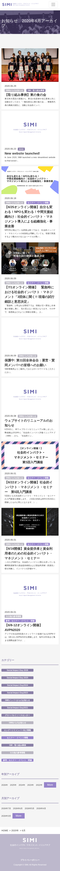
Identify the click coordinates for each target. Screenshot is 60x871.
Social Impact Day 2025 (17, 678)
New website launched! (22, 153)
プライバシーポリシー (30, 860)
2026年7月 (6, 808)
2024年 (22, 785)
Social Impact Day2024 (17, 685)
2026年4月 (41, 808)
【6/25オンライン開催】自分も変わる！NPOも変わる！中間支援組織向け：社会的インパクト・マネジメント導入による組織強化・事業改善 (29, 216)
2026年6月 (18, 808)
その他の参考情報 (13, 616)
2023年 (30, 785)
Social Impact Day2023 (17, 693)
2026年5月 (29, 808)
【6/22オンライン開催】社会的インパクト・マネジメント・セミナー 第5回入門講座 (29, 487)
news (21, 149)
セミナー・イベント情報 (38, 203)
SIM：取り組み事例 (36, 90)
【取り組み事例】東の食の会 (25, 94)
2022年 (39, 785)
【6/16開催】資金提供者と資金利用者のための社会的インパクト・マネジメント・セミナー (29, 553)
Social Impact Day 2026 (17, 670)
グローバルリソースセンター (17, 715)
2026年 (4, 785)
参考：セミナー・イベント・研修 (20, 621)
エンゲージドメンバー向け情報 (17, 730)
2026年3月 (6, 816)
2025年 (13, 785)
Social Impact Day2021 (17, 708)
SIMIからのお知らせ (14, 90)
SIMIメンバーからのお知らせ (17, 700)
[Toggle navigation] (53, 4)
